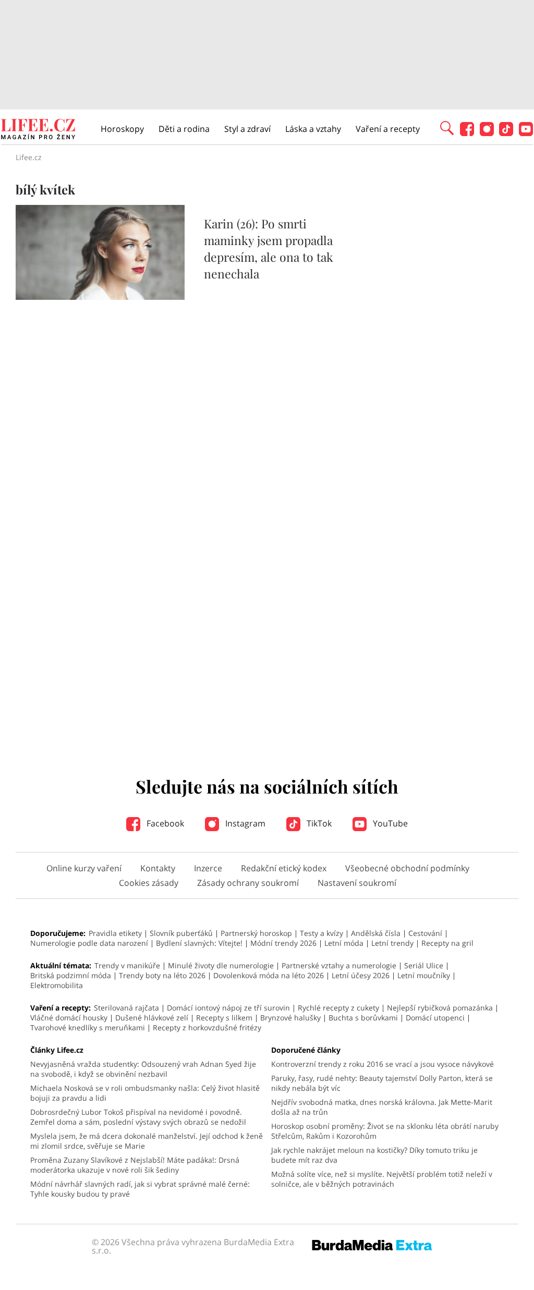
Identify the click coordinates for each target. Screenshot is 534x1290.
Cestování (425, 933)
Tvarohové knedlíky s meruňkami (87, 1027)
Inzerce (208, 868)
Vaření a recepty (388, 129)
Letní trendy (392, 943)
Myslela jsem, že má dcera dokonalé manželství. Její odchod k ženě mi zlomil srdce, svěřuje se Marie (146, 1141)
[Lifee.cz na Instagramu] (487, 133)
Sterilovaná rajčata (126, 1008)
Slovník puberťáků (181, 933)
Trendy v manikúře (127, 965)
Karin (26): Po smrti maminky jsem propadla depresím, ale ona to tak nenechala (268, 248)
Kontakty (157, 868)
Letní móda (343, 943)
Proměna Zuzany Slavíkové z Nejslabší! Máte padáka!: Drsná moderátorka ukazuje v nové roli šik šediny (134, 1165)
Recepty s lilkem (224, 1018)
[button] (447, 127)
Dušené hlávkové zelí (151, 1018)
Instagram (244, 823)
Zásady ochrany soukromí (248, 883)
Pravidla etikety (115, 933)
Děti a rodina (184, 129)
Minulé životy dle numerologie (221, 965)
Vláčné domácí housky (68, 1018)
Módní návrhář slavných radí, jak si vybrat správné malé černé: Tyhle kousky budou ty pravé (140, 1189)
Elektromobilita (56, 985)
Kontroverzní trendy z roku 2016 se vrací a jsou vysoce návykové (382, 1064)
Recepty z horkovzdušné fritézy (207, 1027)
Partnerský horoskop (256, 933)
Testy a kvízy (321, 933)
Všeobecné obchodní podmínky (407, 868)
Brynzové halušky (290, 1018)
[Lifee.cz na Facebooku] (467, 133)
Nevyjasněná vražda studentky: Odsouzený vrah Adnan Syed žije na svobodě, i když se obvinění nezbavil (143, 1069)
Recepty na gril (447, 943)
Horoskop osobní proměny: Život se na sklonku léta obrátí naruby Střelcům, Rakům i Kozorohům (385, 1131)
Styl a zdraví (247, 129)
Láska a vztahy (313, 129)
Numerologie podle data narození (89, 943)
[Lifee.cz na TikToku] (506, 133)
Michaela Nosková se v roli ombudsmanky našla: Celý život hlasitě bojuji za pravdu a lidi (145, 1093)
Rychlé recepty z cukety (338, 1008)
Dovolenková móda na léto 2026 (268, 975)
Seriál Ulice (423, 965)
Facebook (164, 823)
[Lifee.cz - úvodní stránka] (38, 130)
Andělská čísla (375, 933)
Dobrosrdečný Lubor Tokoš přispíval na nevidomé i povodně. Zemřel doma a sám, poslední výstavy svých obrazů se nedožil (138, 1117)
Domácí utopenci (435, 1018)
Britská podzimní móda (70, 975)
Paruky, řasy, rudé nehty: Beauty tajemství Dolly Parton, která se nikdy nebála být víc (382, 1083)
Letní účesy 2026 (361, 975)
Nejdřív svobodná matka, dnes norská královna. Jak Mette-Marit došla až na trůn (381, 1107)
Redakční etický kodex (283, 868)
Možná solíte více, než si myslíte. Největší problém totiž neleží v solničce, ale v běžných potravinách (381, 1179)
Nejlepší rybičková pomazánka (440, 1008)
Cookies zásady (148, 883)
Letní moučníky (423, 975)
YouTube (389, 823)
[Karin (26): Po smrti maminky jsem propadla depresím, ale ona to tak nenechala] (100, 296)
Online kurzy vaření (84, 868)
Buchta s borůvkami (363, 1018)
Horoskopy (122, 129)
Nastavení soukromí (357, 883)
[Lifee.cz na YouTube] (526, 133)
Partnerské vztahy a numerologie (339, 965)
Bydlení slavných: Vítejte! (199, 943)
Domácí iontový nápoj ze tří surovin (228, 1008)
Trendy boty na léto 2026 (162, 975)
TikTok (318, 823)
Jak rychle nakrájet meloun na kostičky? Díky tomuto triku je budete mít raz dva (374, 1155)
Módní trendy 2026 (283, 943)
